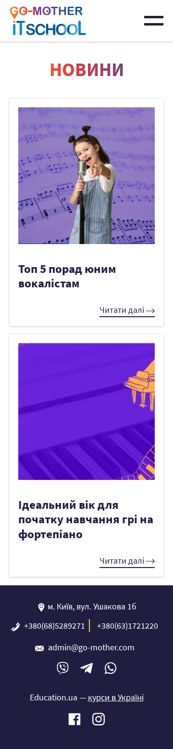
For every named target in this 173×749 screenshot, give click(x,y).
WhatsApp (110, 668)
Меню (153, 20)
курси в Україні (116, 697)
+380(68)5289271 (54, 625)
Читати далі (122, 309)
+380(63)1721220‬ (127, 625)
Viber (62, 668)
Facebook (74, 719)
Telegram (86, 668)
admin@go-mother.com (91, 647)
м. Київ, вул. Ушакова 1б (92, 606)
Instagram (98, 719)
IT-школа (48, 21)
